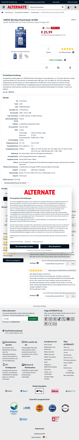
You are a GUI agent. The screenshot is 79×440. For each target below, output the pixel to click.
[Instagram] (50, 318)
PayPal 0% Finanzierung (9, 2)
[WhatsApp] (72, 318)
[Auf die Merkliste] (46, 68)
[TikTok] (59, 318)
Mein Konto (48, 344)
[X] (64, 318)
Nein (73, 225)
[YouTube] (50, 323)
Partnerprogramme (70, 360)
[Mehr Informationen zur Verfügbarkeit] (65, 60)
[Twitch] (55, 323)
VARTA (73, 20)
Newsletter (56, 2)
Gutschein (47, 369)
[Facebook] (46, 318)
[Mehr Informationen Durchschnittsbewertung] (73, 52)
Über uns (66, 347)
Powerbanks (35, 12)
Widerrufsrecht (49, 354)
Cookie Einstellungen (70, 372)
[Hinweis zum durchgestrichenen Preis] (43, 28)
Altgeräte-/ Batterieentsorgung (50, 366)
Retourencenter (49, 352)
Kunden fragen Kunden (49, 378)
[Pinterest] (68, 318)
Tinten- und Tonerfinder (48, 373)
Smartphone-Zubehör (22, 12)
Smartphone (9, 12)
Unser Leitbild (68, 363)
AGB (65, 365)
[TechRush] (46, 323)
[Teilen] (70, 68)
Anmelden (33, 319)
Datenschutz (16, 322)
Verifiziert (33, 263)
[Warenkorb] (75, 7)
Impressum (39, 428)
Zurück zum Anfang (39, 306)
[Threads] (55, 318)
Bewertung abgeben (13, 260)
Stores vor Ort (68, 357)
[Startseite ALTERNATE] (17, 7)
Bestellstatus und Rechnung (49, 348)
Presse (66, 352)
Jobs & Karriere (69, 350)
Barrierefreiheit (69, 375)
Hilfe (69, 2)
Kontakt (74, 2)
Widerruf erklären (50, 357)
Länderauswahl (39, 434)
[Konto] (69, 7)
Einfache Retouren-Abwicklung (35, 2)
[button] (58, 68)
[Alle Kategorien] (4, 7)
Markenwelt (67, 355)
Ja (67, 263)
